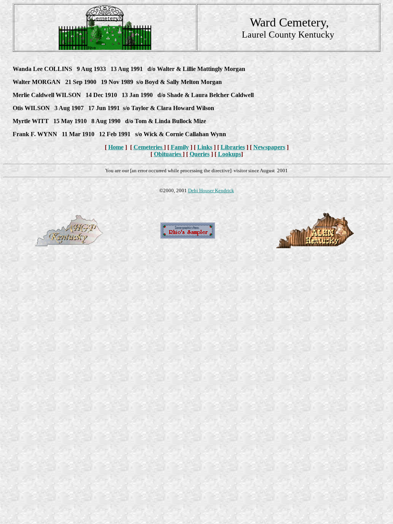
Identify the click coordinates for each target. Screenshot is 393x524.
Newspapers (269, 147)
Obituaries (168, 154)
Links (204, 147)
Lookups (229, 154)
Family (180, 147)
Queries (200, 154)
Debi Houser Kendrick (211, 190)
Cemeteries (149, 147)
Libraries (233, 147)
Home (116, 147)
